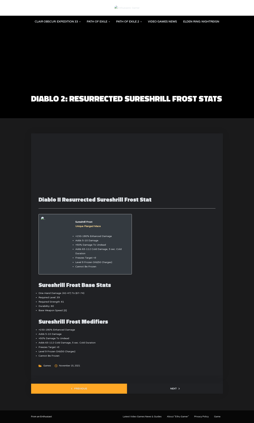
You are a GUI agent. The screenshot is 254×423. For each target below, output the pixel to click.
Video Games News (162, 21)
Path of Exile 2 (127, 21)
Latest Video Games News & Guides (142, 416)
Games (47, 365)
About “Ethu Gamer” (178, 416)
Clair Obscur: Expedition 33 (56, 21)
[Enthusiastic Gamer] (127, 7)
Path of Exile (97, 21)
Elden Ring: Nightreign (201, 21)
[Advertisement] (127, 68)
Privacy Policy (201, 416)
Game (217, 416)
